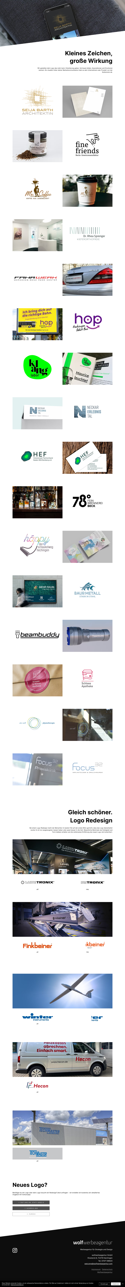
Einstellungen (104, 1284)
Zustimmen (116, 1284)
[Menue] (116, 6)
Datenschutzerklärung (17, 1285)
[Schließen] (123, 1284)
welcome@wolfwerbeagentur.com (98, 1264)
